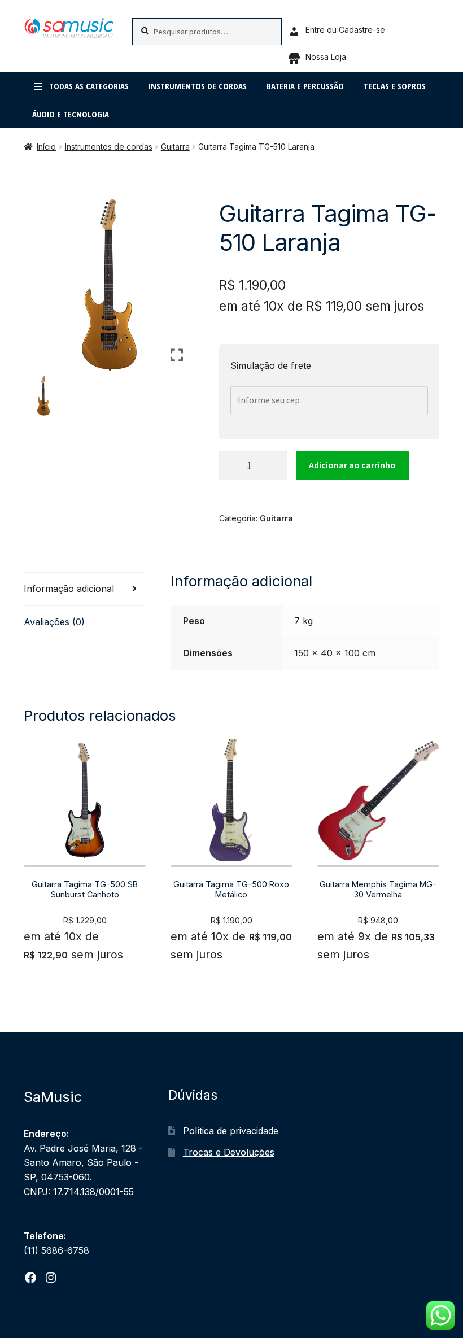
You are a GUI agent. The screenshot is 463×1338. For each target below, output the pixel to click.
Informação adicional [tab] (69, 588)
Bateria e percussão (305, 85)
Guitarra (175, 146)
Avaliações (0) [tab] (54, 621)
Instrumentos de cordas (197, 85)
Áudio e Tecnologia (70, 114)
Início (46, 146)
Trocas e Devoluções (228, 1152)
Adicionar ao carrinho (352, 464)
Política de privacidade (230, 1130)
